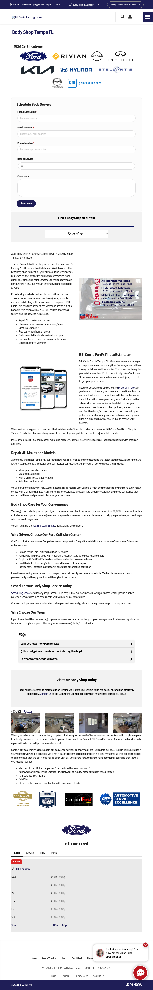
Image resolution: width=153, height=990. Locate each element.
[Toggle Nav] (148, 17)
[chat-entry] (140, 972)
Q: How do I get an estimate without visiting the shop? (51, 651)
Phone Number (26, 143)
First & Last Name (27, 112)
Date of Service (25, 159)
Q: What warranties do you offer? (39, 658)
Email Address (25, 127)
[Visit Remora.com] (134, 985)
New (34, 958)
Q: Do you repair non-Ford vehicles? (41, 643)
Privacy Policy (81, 976)
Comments (23, 176)
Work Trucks (49, 958)
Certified (77, 958)
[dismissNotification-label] (145, 946)
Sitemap (65, 976)
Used (63, 958)
